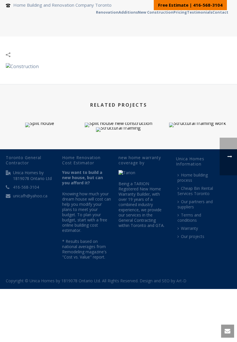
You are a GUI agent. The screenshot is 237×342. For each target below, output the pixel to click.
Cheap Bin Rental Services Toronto (195, 190)
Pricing (180, 11)
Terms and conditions (189, 217)
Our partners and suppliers (195, 204)
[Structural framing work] (197, 143)
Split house (39, 112)
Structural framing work (197, 112)
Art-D (181, 280)
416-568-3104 (26, 187)
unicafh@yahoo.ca (30, 196)
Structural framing (118, 116)
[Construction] (22, 66)
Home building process (192, 177)
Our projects (192, 236)
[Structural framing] (118, 147)
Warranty (189, 228)
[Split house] (39, 143)
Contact (220, 11)
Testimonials (199, 11)
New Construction (155, 11)
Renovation (107, 11)
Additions (128, 11)
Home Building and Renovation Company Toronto (62, 5)
